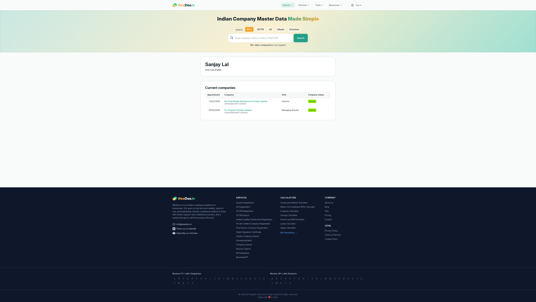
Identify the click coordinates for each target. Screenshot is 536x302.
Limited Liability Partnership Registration (254, 219)
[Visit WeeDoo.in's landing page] (184, 5)
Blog (327, 207)
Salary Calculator (288, 228)
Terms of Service (333, 235)
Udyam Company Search (247, 236)
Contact (328, 219)
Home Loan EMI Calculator (292, 219)
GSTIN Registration (244, 211)
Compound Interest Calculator (294, 202)
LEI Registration (243, 207)
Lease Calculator (288, 223)
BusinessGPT (242, 257)
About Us (329, 202)
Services (302, 5)
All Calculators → (288, 232)
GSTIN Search (242, 215)
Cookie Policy (331, 239)
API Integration (242, 253)
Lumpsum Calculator (289, 211)
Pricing (328, 215)
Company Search (244, 244)
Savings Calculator (288, 215)
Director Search (243, 249)
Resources (334, 5)
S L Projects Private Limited (237, 110)
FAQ (327, 211)
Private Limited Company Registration (253, 223)
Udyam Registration (245, 202)
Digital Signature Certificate (248, 232)
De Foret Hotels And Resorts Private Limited (245, 101)
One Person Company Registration (252, 228)
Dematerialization (244, 240)
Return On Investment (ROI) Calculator (297, 207)
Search (286, 5)
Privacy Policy (331, 230)
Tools (318, 5)
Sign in (359, 5)
